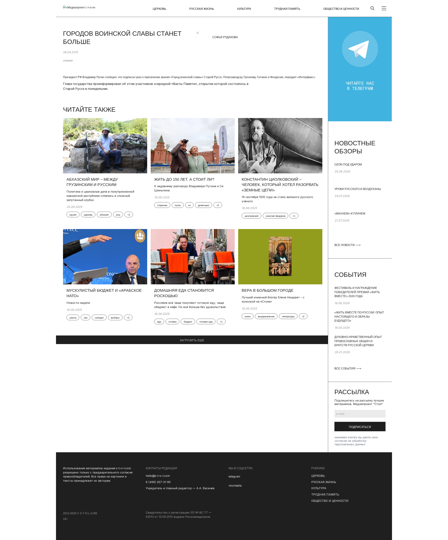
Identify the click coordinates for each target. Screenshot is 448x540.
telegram (234, 476)
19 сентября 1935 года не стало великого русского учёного (277, 199)
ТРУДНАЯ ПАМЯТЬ (287, 8)
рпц (118, 214)
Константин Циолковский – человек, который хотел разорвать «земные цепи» (280, 184)
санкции (99, 317)
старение (162, 205)
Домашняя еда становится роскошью (184, 293)
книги (247, 316)
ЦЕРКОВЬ (159, 8)
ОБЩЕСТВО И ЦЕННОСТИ (341, 8)
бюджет (188, 321)
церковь (88, 214)
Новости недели (78, 302)
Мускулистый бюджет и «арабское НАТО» (104, 293)
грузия (72, 214)
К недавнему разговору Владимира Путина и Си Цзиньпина (188, 188)
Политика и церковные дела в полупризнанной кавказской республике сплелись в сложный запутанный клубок (100, 196)
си (189, 205)
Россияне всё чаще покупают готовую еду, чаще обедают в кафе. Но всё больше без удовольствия (190, 305)
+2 (128, 214)
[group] (360, 174)
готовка (173, 321)
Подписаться (360, 426)
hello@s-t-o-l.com (158, 475)
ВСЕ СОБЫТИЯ (345, 368)
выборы (115, 317)
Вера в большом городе (267, 290)
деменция (203, 205)
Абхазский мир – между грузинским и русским (92, 182)
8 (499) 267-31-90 (158, 482)
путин (178, 205)
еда (159, 321)
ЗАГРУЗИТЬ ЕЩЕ (192, 340)
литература (288, 316)
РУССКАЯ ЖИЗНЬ (201, 8)
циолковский (251, 215)
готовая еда (206, 321)
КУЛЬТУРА (244, 8)
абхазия (104, 214)
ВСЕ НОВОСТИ (344, 245)
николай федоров (275, 215)
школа (72, 317)
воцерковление (266, 316)
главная (68, 60)
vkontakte (235, 485)
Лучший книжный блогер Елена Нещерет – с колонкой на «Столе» (273, 299)
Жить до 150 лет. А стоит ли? (184, 179)
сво (85, 317)
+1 (294, 215)
